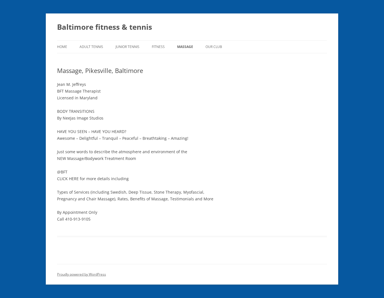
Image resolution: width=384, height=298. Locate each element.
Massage (185, 46)
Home (62, 46)
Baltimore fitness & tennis (104, 27)
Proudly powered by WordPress (81, 274)
